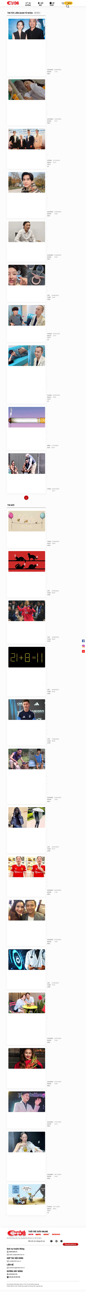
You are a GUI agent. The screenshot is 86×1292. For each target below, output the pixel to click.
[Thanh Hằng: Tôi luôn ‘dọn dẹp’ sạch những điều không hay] (26, 1058)
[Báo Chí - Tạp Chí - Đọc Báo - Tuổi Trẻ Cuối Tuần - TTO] (39, 1234)
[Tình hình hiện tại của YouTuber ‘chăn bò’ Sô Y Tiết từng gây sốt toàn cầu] (26, 759)
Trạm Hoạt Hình (49, 543)
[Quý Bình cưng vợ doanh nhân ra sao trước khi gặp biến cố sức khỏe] (26, 1003)
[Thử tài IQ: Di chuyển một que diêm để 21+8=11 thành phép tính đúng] (26, 657)
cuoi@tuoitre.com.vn (15, 1261)
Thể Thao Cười (49, 639)
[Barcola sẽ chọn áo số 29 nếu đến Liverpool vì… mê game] (26, 610)
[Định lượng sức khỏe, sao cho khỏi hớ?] (26, 1194)
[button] (62, 3)
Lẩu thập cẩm (49, 297)
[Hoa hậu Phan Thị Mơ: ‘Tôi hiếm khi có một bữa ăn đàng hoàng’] (26, 1142)
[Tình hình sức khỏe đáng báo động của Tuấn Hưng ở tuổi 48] (26, 89)
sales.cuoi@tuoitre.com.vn (16, 1254)
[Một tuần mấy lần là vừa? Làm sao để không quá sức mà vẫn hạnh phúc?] (26, 355)
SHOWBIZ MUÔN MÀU (50, 71)
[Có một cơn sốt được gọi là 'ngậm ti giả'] (26, 275)
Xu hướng (28, 4)
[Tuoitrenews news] (56, 1234)
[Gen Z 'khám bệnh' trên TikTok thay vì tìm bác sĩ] (26, 959)
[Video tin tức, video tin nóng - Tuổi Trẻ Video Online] (47, 1234)
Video (49, 489)
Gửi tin (70, 3)
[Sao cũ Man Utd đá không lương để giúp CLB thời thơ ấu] (26, 709)
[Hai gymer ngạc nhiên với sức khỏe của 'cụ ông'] (26, 463)
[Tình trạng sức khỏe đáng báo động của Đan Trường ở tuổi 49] (26, 182)
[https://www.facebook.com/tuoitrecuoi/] (51, 1241)
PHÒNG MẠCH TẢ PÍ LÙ (49, 163)
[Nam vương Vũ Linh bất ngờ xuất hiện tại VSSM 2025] (26, 139)
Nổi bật (41, 4)
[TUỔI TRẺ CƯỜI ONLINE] (16, 1233)
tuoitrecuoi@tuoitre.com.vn (17, 1267)
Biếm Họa (48, 446)
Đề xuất (52, 4)
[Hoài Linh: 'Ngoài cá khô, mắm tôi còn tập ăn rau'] (26, 231)
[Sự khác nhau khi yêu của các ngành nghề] (26, 521)
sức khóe (37, 13)
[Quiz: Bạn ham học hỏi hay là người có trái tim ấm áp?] (26, 561)
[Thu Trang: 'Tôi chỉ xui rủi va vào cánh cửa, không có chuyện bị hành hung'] (26, 29)
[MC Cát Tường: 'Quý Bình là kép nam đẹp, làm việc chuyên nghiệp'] (26, 910)
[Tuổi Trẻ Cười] (61, 1241)
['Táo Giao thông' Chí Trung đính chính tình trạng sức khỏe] (26, 867)
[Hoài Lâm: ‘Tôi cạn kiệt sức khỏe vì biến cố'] (26, 1101)
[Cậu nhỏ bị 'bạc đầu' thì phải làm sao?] (26, 315)
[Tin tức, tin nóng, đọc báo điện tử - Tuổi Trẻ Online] (31, 1234)
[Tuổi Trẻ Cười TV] (56, 1241)
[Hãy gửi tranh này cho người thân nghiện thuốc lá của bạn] (26, 417)
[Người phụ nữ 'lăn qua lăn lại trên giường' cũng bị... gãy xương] (26, 817)
